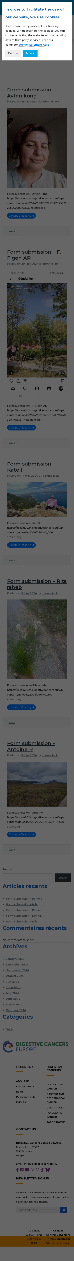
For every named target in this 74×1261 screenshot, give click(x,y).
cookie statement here (33, 44)
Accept (30, 53)
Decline (13, 53)
